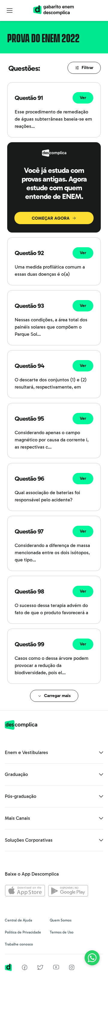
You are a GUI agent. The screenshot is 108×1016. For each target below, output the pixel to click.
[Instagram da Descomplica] (71, 968)
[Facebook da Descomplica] (24, 968)
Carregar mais (57, 695)
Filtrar (87, 67)
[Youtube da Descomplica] (56, 968)
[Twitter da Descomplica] (40, 968)
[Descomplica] (21, 728)
